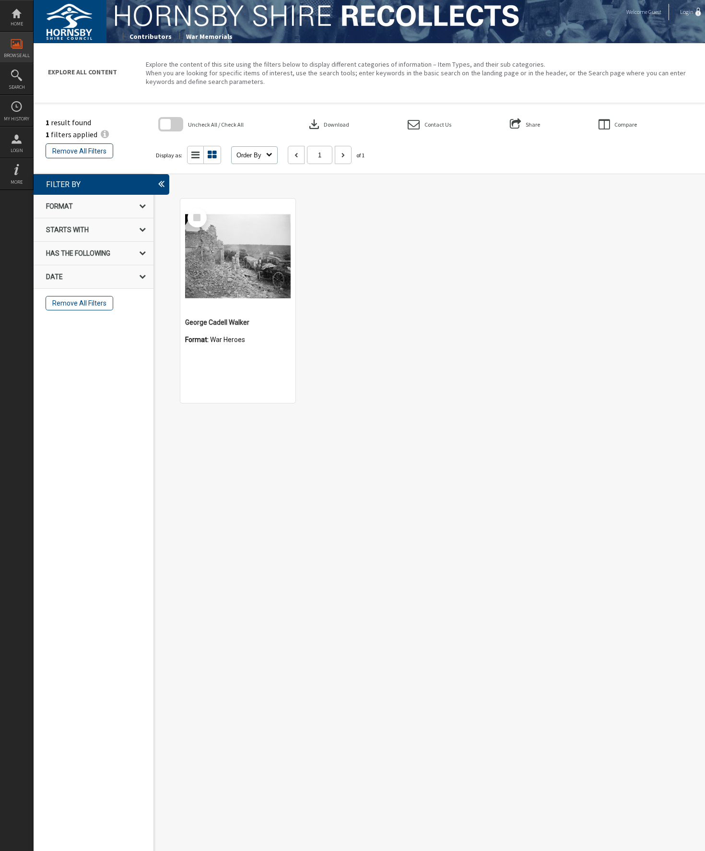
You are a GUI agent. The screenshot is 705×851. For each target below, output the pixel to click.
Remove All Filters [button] (79, 151)
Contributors (150, 36)
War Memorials (209, 36)
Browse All (17, 55)
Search (17, 87)
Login (17, 150)
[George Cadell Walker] (238, 256)
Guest (654, 11)
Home (17, 24)
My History (16, 119)
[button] (429, 124)
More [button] (17, 182)
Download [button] (328, 124)
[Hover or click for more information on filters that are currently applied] (105, 134)
